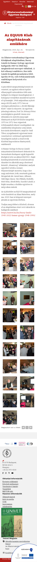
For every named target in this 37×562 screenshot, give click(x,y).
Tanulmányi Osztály (10, 486)
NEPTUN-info (7, 491)
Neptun (15, 2)
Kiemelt (21, 52)
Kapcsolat (18, 4)
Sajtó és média (8, 499)
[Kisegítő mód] (25, 6)
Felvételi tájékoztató (10, 484)
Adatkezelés (7, 507)
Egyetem (6, 2)
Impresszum (7, 504)
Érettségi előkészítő (10, 482)
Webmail (30, 2)
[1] (22, 6)
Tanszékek (6, 489)
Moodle (22, 2)
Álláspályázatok (8, 497)
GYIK (4, 502)
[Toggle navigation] (34, 14)
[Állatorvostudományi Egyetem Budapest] (4, 14)
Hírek (9, 23)
